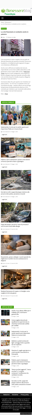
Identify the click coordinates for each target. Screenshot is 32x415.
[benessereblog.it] (16, 12)
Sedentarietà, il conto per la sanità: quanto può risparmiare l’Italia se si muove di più (15, 128)
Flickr (6, 94)
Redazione (6, 394)
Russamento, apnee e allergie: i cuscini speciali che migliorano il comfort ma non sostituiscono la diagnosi (16, 258)
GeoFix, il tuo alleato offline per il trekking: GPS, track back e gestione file (21, 312)
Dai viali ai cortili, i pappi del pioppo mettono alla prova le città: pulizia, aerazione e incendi (15, 193)
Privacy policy (25, 394)
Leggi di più (4, 134)
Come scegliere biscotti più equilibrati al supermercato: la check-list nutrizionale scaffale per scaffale (20, 322)
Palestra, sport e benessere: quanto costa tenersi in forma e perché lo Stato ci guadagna (15, 160)
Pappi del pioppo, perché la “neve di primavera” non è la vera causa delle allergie (15, 225)
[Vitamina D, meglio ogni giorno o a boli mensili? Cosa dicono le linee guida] (5, 352)
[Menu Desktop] (2, 18)
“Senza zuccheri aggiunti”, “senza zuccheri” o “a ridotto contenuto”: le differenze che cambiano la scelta (21, 372)
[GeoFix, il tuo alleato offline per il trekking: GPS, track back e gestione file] (5, 313)
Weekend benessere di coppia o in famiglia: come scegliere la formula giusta (15, 292)
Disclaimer (15, 394)
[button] (30, 18)
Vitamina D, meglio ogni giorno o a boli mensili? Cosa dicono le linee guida (21, 352)
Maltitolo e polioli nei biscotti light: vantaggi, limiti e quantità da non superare (21, 342)
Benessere (3, 28)
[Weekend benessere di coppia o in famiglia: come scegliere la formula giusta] (16, 279)
